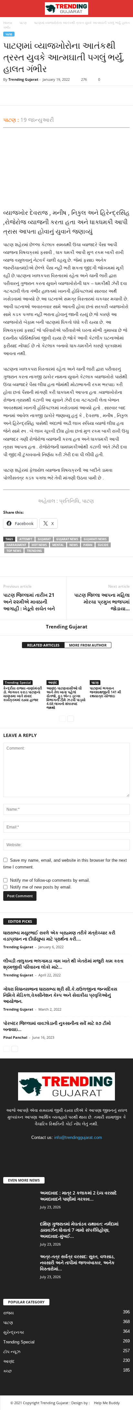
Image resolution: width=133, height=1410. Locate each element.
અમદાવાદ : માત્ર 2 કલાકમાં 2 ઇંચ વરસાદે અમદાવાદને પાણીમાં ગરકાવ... (78, 1196)
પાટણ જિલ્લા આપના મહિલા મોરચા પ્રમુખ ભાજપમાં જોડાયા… (102, 602)
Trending (34, 551)
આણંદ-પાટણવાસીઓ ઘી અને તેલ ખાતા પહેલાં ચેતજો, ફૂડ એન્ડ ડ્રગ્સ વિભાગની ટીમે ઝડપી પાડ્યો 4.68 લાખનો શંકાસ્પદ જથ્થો (66, 698)
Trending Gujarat (23, 79)
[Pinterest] (39, 95)
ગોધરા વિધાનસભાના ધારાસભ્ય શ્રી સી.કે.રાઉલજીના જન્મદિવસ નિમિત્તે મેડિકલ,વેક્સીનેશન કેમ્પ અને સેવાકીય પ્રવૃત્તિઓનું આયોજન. (60, 995)
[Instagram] (60, 1150)
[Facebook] (9, 95)
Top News (13, 551)
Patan (87, 545)
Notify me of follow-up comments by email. (50, 880)
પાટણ (23, 22)
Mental (58, 545)
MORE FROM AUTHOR (88, 645)
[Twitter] (24, 95)
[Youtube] (86, 1150)
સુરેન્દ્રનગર (13, 1332)
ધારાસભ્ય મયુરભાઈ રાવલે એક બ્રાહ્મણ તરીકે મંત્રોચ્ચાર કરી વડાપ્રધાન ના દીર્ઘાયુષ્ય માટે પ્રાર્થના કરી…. (59, 936)
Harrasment (16, 545)
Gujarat (44, 539)
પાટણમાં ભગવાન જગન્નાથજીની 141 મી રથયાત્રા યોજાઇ (105, 692)
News (73, 545)
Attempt (25, 539)
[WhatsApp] (54, 95)
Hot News (39, 545)
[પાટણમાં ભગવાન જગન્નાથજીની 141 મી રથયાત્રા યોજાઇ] (110, 670)
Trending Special (18, 682)
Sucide (103, 545)
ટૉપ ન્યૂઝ (11, 1351)
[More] (69, 95)
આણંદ (52, 682)
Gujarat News (67, 539)
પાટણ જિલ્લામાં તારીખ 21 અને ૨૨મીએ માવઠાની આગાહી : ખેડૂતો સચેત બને (29, 602)
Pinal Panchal (15, 1037)
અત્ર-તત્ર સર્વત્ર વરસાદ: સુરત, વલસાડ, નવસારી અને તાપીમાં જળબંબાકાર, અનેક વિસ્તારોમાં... (77, 1262)
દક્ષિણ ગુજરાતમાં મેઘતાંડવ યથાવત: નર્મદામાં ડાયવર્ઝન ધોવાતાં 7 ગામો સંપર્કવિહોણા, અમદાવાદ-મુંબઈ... (79, 1230)
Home (7, 22)
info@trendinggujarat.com (78, 1137)
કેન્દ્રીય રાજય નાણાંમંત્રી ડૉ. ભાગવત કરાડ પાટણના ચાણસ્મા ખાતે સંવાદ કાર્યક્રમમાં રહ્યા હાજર (22, 694)
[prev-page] (62, 718)
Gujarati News (95, 539)
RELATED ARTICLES (43, 645)
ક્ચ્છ (7, 1371)
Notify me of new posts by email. (41, 887)
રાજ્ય (8, 1312)
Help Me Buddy (107, 1402)
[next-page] (70, 718)
